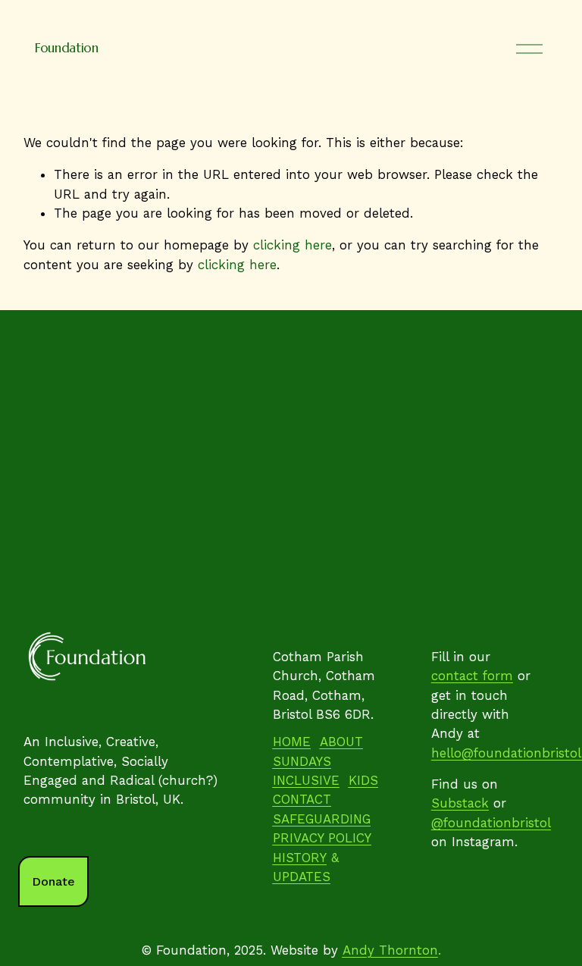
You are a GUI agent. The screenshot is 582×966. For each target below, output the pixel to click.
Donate (53, 881)
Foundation (67, 48)
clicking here (292, 244)
